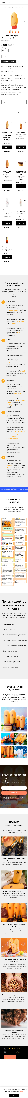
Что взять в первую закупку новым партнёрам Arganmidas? (14, 859)
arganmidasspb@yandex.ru (17, 1052)
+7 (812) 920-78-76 (14, 1048)
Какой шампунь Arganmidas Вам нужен (14, 925)
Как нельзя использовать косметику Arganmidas (14, 961)
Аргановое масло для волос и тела (14, 995)
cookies (21, 1091)
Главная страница (8, 7)
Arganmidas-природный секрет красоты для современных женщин (14, 892)
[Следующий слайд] (24, 21)
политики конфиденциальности (16, 798)
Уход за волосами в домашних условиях (14, 1031)
